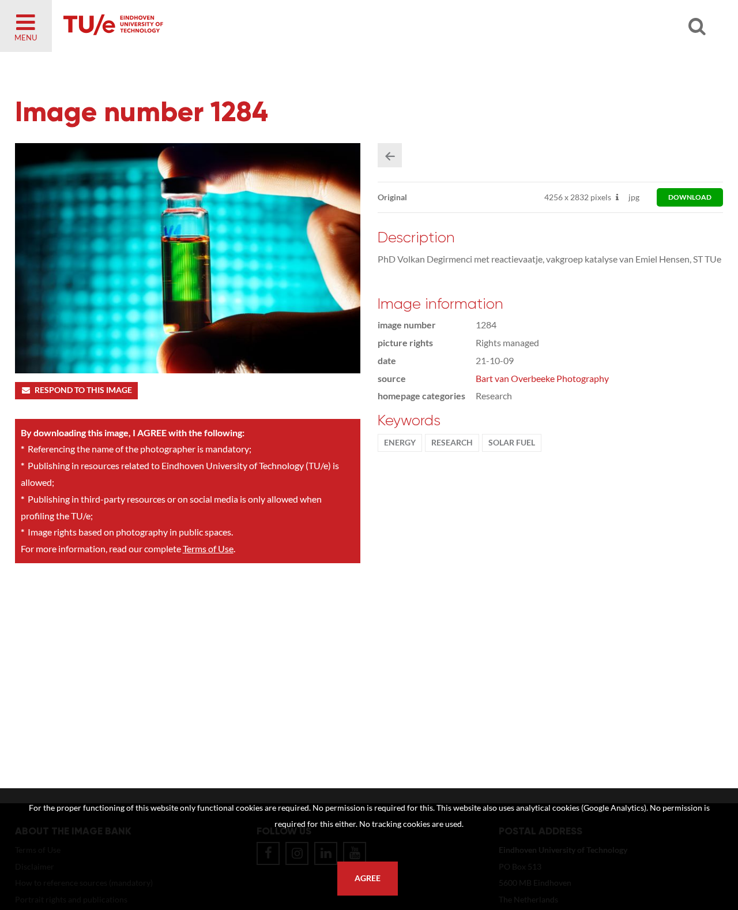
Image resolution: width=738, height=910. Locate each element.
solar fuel (511, 442)
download (689, 197)
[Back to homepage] (196, 26)
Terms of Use (208, 548)
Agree (368, 878)
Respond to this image (83, 390)
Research (452, 442)
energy (400, 442)
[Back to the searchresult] (390, 155)
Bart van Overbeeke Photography (542, 378)
